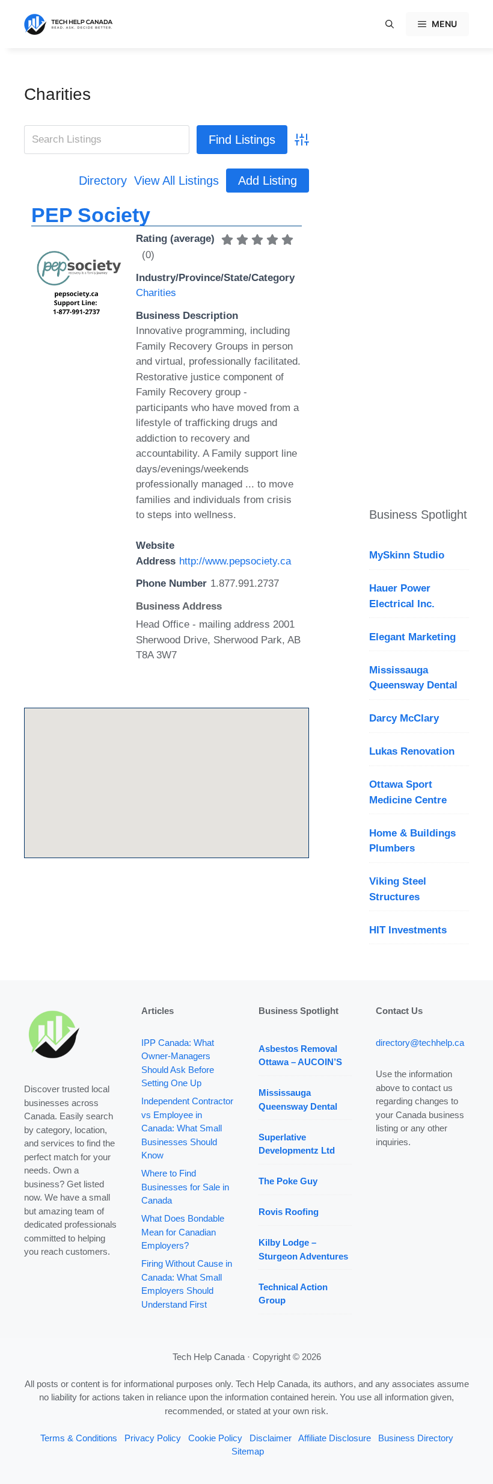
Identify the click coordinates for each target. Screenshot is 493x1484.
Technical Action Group (293, 1294)
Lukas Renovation (412, 751)
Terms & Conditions (78, 1438)
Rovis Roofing (289, 1212)
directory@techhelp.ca (420, 1042)
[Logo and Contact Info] (76, 318)
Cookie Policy (215, 1438)
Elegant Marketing (412, 637)
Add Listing (267, 180)
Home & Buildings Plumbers (412, 841)
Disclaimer (271, 1438)
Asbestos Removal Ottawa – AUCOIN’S (300, 1055)
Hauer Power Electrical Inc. (402, 596)
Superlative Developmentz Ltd (297, 1144)
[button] (389, 24)
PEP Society (90, 214)
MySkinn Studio (406, 555)
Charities (57, 94)
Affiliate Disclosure (334, 1438)
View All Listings (176, 180)
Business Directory (415, 1438)
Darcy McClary (404, 718)
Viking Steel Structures (397, 889)
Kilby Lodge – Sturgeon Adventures (303, 1249)
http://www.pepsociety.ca (235, 561)
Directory (103, 180)
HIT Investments (408, 930)
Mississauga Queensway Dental (413, 677)
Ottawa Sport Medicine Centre (408, 792)
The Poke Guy (288, 1181)
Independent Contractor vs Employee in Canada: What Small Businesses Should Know (187, 1128)
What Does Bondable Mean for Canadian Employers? (182, 1232)
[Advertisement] (419, 264)
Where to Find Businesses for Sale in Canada (185, 1186)
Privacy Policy (152, 1438)
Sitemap (247, 1451)
